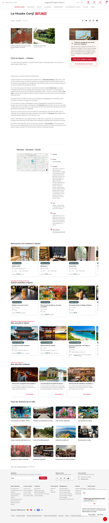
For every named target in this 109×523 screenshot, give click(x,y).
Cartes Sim (53, 488)
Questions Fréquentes (15, 500)
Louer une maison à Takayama (65, 495)
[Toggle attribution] (47, 170)
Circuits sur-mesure (27, 493)
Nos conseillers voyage (28, 495)
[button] (32, 161)
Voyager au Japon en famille (20, 459)
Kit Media (13, 497)
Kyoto (15, 466)
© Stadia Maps (28, 170)
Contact (13, 515)
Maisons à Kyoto (17, 263)
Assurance (61, 515)
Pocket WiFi (53, 492)
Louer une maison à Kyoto (64, 492)
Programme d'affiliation (16, 493)
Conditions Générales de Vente (34, 515)
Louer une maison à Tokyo (64, 490)
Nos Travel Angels (63, 497)
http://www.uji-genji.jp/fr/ (58, 232)
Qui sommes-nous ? (15, 488)
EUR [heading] (82, 2)
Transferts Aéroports (38, 495)
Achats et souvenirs (39, 459)
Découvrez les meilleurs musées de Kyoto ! (81, 383)
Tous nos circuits (26, 488)
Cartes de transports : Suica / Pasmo (41, 493)
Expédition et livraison (15, 502)
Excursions (47, 7)
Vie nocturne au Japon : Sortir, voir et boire (21, 420)
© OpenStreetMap (41, 170)
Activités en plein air (62, 440)
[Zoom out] (46, 159)
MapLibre (22, 170)
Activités (85, 7)
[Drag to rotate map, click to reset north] (46, 162)
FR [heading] (77, 2)
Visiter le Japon (19, 7)
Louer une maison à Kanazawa (65, 493)
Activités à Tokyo (78, 490)
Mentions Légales (20, 515)
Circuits (39, 7)
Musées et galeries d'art (22, 466)
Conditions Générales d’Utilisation (78, 515)
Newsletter (13, 492)
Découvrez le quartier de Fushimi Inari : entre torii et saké (24, 383)
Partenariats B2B (14, 495)
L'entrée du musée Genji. (40, 46)
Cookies (67, 515)
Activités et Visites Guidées (80, 488)
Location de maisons (63, 488)
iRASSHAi (13, 504)
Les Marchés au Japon (85, 420)
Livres (93, 7)
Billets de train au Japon (39, 490)
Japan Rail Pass (37, 488)
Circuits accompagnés (18, 342)
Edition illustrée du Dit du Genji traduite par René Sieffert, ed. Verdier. (21, 47)
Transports (30, 7)
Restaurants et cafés (84, 440)
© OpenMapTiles (34, 170)
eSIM (52, 490)
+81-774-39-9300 (56, 161)
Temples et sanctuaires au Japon (43, 420)
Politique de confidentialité (50, 515)
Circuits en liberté (27, 492)
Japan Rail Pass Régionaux (39, 492)
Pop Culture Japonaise (63, 420)
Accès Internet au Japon (72, 7)
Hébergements (58, 7)
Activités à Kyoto (17, 302)
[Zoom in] (46, 157)
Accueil (12, 466)
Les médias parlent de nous (16, 490)
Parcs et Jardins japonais (41, 440)
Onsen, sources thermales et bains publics (21, 440)
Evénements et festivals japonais (66, 459)
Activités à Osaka (78, 493)
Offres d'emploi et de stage (16, 499)
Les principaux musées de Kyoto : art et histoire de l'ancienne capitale (52, 383)
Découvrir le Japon (91, 488)
